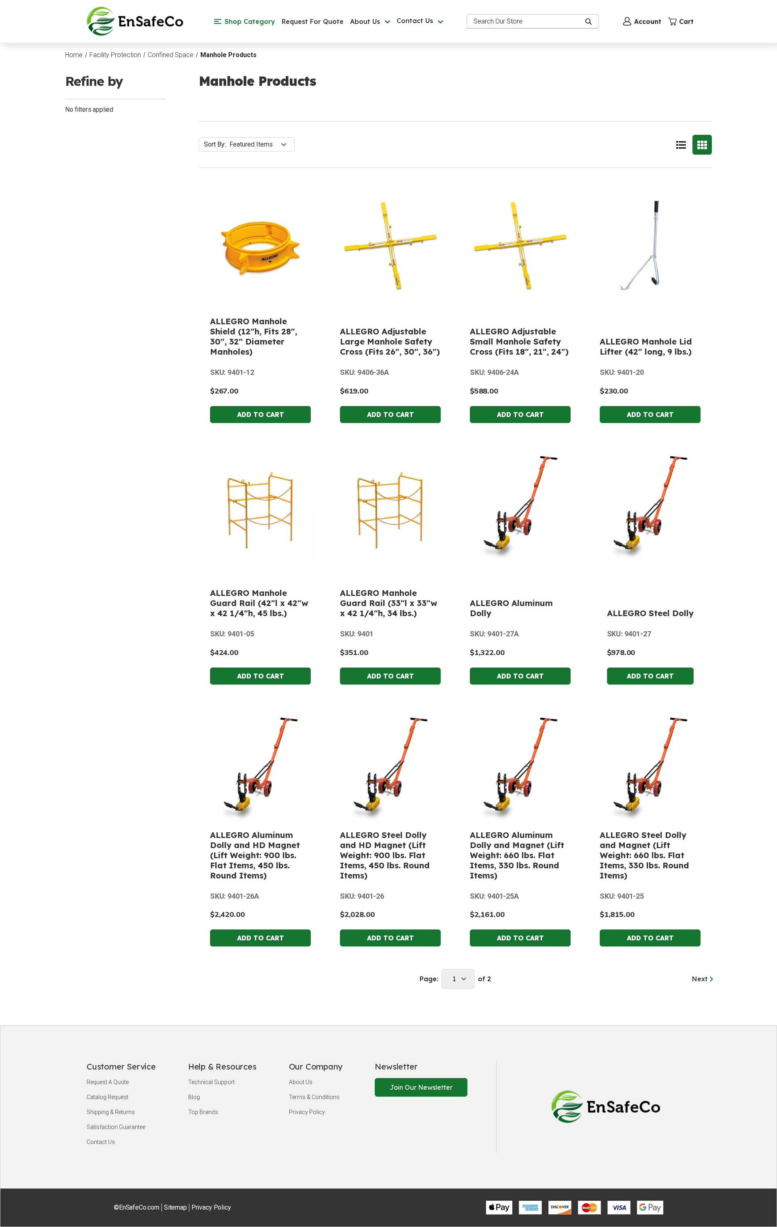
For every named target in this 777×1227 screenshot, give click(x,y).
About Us (300, 1082)
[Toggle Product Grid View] (702, 145)
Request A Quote (108, 1082)
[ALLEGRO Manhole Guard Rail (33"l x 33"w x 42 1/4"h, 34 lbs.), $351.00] (390, 506)
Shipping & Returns (111, 1112)
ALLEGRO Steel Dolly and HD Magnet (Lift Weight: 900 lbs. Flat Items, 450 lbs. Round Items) (385, 855)
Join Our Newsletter (421, 1087)
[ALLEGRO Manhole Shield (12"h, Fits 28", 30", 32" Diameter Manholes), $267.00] (260, 245)
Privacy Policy (307, 1112)
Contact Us (101, 1142)
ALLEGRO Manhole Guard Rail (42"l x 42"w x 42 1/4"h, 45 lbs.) (259, 603)
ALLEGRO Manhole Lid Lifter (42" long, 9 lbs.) (646, 346)
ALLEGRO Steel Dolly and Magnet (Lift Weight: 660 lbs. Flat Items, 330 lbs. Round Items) (644, 855)
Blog (194, 1097)
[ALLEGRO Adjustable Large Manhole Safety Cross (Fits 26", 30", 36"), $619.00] (390, 245)
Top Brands (203, 1112)
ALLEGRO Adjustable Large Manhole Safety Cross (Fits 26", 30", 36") (390, 341)
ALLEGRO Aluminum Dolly (511, 608)
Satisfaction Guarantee (116, 1127)
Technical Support (211, 1082)
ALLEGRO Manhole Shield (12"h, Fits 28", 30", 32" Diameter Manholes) (253, 336)
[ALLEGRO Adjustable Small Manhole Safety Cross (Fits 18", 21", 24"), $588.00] (520, 245)
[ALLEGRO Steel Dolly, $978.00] (650, 506)
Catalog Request (107, 1097)
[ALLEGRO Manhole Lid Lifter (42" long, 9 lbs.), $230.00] (650, 245)
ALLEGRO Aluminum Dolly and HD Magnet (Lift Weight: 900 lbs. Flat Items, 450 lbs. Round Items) (255, 855)
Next (701, 979)
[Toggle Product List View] (681, 145)
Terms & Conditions (314, 1097)
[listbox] (261, 144)
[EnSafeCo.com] (136, 21)
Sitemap (175, 1207)
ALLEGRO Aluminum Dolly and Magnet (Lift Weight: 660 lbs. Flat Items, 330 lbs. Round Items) (517, 855)
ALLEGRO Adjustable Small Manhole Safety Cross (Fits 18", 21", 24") (519, 341)
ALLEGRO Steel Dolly (650, 613)
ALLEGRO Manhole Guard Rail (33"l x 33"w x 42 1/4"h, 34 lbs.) (388, 603)
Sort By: (215, 144)
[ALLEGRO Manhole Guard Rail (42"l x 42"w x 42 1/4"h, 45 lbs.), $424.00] (260, 506)
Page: (429, 979)
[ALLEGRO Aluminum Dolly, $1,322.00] (520, 506)
